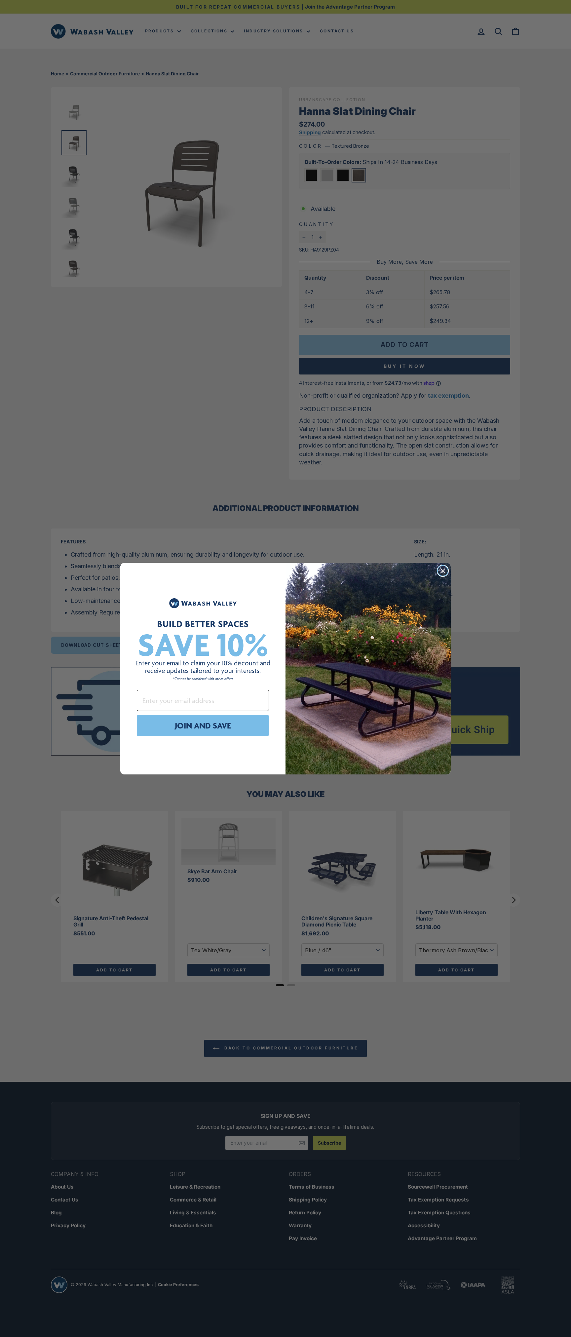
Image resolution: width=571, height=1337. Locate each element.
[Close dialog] (443, 571)
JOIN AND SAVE (203, 725)
